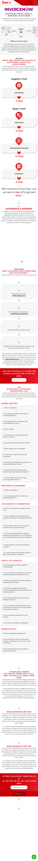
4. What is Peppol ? (8, 429)
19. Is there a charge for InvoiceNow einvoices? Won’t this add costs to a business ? (17, 553)
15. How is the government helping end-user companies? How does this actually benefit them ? (17, 518)
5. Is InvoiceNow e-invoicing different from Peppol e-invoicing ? (15, 436)
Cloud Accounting (23, 817)
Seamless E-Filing (19, 821)
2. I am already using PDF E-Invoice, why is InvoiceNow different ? (15, 414)
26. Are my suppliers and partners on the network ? (15, 616)
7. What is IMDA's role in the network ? (14, 448)
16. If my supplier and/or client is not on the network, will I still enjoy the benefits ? (16, 526)
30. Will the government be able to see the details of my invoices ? (15, 650)
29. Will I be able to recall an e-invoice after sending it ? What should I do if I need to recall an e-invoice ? (17, 641)
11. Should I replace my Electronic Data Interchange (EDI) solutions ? (14, 478)
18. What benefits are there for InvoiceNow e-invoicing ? (16, 546)
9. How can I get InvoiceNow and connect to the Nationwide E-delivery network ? (17, 463)
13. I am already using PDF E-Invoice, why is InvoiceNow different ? (16, 497)
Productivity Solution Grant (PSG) (15, 819)
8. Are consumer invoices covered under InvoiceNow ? (15, 455)
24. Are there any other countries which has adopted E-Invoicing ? (16, 599)
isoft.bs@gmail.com (20, 849)
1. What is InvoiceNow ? (10, 408)
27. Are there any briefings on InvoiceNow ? (16, 623)
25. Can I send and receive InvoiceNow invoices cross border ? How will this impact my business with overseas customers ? (17, 607)
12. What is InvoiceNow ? (10, 490)
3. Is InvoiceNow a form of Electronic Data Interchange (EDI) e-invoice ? (15, 422)
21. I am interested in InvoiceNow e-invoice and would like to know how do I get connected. (17, 573)
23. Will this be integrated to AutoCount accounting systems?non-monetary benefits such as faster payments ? (17, 590)
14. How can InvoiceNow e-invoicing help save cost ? (16, 509)
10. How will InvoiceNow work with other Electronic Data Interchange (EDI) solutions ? (16, 471)
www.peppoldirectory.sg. (12, 359)
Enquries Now (18, 787)
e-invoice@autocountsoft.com (19, 314)
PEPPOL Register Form (19, 296)
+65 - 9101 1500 (24, 827)
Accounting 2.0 (13, 817)
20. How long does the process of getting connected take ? (15, 566)
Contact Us (18, 380)
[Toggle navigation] (25, 2)
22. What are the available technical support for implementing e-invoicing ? (17, 581)
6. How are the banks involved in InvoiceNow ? (16, 443)
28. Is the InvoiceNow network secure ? (14, 633)
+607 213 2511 (19, 838)
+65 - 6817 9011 (15, 827)
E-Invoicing (28, 819)
